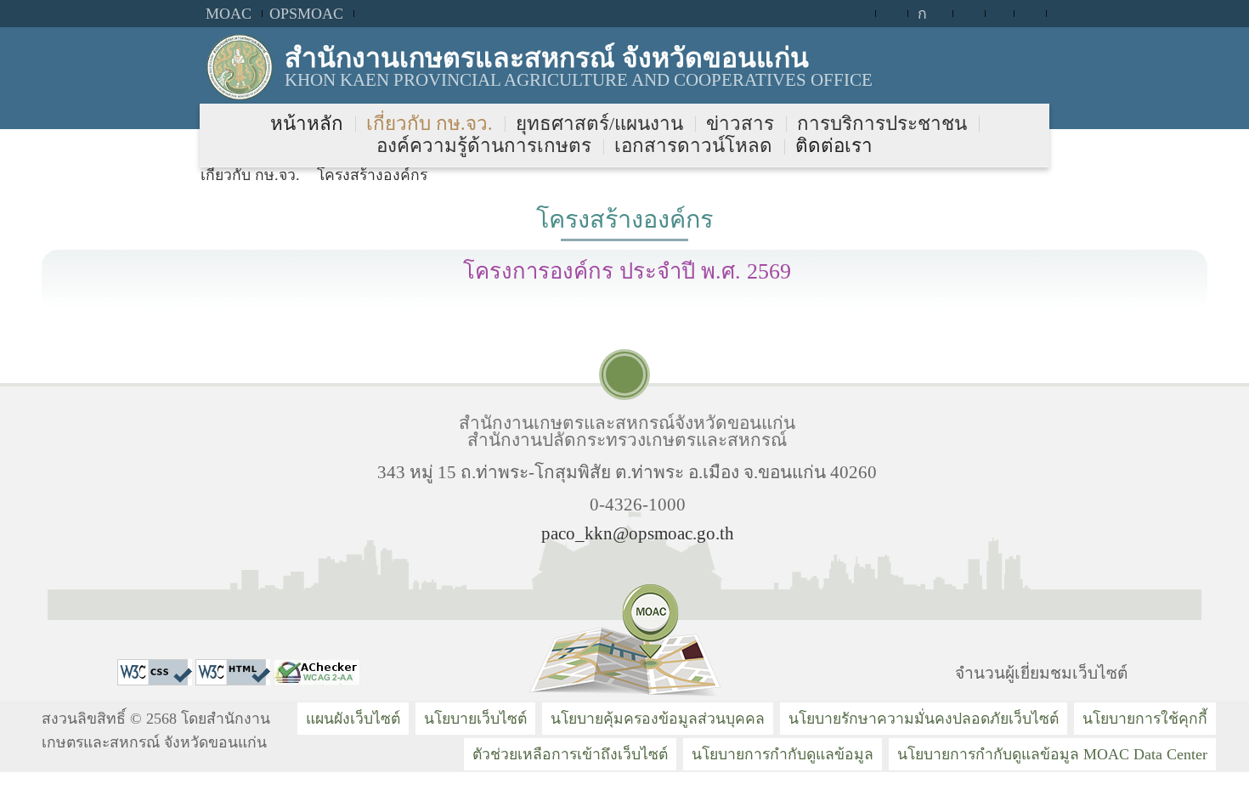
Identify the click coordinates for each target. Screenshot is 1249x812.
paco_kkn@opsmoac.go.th (637, 533)
